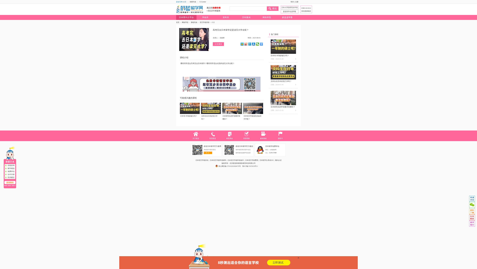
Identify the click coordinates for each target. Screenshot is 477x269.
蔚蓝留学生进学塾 (289, 11)
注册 (296, 2)
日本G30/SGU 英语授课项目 (306, 9)
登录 (292, 2)
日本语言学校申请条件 (236, 160)
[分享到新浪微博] (246, 44)
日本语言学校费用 (251, 160)
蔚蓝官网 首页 (181, 2)
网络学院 (185, 22)
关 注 (206, 153)
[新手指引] (472, 224)
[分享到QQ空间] (242, 44)
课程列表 (194, 22)
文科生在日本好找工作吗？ (281, 81)
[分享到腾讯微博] (249, 44)
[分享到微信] (257, 44)
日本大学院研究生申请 (289, 7)
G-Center (202, 2)
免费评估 (11, 171)
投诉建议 (11, 177)
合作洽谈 (11, 174)
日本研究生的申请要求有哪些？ (283, 107)
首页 (177, 22)
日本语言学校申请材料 (218, 160)
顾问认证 (278, 160)
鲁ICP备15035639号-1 (250, 166)
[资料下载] (472, 211)
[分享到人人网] (253, 44)
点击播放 (218, 44)
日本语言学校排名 (202, 160)
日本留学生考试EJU (267, 160)
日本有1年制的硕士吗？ (188, 116)
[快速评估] (472, 199)
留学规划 (11, 168)
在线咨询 (11, 165)
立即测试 (278, 262)
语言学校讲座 (204, 22)
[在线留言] (472, 217)
